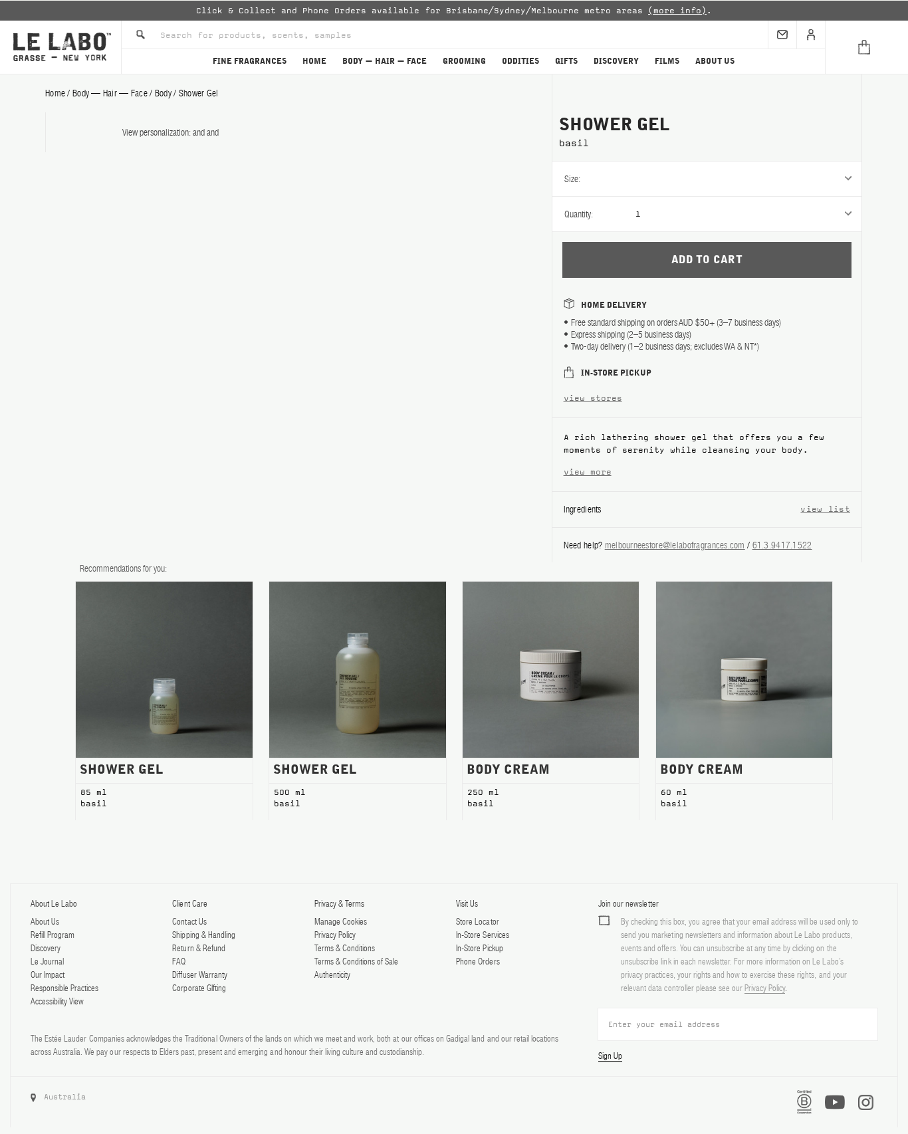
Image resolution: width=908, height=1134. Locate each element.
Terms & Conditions (344, 948)
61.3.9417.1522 (782, 545)
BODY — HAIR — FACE (384, 61)
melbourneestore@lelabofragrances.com (675, 545)
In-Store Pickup (479, 948)
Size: (572, 178)
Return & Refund (198, 948)
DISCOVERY (616, 61)
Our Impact (47, 975)
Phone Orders (477, 961)
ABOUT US (715, 61)
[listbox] (748, 179)
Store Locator (477, 922)
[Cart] (866, 47)
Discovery (45, 948)
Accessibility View (57, 1001)
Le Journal (47, 961)
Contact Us (189, 922)
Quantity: (578, 214)
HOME (314, 61)
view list (825, 509)
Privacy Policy (335, 935)
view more (588, 472)
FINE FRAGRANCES (249, 61)
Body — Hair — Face (110, 93)
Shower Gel (199, 93)
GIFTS (566, 61)
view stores (593, 398)
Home (55, 93)
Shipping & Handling (203, 935)
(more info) (677, 10)
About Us (45, 922)
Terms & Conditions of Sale (356, 961)
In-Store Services (482, 935)
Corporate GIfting (198, 988)
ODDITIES (520, 61)
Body (163, 93)
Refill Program (52, 935)
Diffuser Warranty (199, 975)
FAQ (178, 961)
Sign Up (610, 1056)
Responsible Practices (64, 988)
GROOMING (464, 61)
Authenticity (332, 975)
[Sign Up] (782, 35)
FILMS (667, 61)
